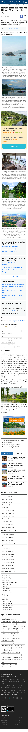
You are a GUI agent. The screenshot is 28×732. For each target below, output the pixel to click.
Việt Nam (10, 650)
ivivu (10, 631)
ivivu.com (14, 631)
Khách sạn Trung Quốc (8, 568)
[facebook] (21, 16)
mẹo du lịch (16, 645)
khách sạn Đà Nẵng (15, 638)
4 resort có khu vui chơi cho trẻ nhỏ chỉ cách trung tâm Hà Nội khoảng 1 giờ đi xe (13, 286)
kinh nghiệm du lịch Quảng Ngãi (9, 643)
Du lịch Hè (4, 720)
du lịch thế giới (5, 628)
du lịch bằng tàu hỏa (6, 621)
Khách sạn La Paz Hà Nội (9, 252)
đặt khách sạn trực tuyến (7, 659)
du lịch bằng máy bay (11, 619)
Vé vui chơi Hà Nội (7, 443)
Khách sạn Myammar (8, 554)
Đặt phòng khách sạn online (8, 652)
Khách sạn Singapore (8, 562)
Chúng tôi (17, 724)
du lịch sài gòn (13, 626)
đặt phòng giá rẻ (18, 659)
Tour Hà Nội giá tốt (8, 437)
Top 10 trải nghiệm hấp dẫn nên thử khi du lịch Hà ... (16, 483)
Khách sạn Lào (6, 548)
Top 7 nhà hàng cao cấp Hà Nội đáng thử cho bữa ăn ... (16, 457)
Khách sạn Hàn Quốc (8, 540)
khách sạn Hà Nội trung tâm (8, 344)
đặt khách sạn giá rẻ (6, 657)
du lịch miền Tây (20, 624)
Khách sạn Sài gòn (7, 521)
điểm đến (18, 652)
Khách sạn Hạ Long (7, 524)
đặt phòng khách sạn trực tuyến (9, 664)
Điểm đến (4, 333)
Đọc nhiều (7, 453)
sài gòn (22, 645)
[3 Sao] (4, 326)
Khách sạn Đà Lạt (7, 496)
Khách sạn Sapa (6, 519)
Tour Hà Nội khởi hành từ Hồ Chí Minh (13, 440)
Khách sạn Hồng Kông (8, 543)
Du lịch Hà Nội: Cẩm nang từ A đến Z (12, 387)
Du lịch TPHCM (12, 628)
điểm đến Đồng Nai (17, 655)
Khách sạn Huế (6, 508)
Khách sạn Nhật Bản (8, 557)
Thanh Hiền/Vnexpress (20, 277)
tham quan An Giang (6, 647)
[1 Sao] (1, 326)
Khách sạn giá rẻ (5, 633)
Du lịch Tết (4, 724)
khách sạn (20, 631)
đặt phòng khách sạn (6, 662)
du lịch (3, 619)
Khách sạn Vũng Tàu (8, 527)
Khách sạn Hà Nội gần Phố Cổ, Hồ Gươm (13, 447)
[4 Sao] (5, 326)
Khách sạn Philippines (8, 560)
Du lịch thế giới (19, 722)
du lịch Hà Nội (8, 336)
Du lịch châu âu (15, 621)
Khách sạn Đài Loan (7, 537)
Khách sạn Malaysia (7, 551)
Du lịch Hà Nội (16, 4)
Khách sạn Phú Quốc (8, 516)
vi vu (6, 650)
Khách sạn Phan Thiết (8, 513)
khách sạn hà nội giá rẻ (7, 340)
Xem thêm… (4, 412)
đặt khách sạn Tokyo (17, 657)
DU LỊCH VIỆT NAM (8, 4)
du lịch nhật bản (5, 626)
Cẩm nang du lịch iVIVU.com (17, 321)
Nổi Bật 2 (9, 333)
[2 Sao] (3, 326)
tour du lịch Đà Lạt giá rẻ (17, 647)
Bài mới (19, 453)
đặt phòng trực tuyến (6, 666)
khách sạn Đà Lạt (5, 638)
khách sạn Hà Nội (10, 311)
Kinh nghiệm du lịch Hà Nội (7, 347)
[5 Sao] (6, 326)
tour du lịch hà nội (19, 347)
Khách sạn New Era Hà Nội (10, 246)
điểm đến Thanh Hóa (6, 655)
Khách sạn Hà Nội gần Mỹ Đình (11, 445)
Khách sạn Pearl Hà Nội (9, 249)
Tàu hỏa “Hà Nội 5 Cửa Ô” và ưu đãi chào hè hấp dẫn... (16, 464)
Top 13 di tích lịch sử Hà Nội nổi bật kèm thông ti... (16, 470)
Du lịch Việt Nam (19, 718)
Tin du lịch (18, 720)
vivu (3, 650)
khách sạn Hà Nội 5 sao (16, 338)
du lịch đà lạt (4, 631)
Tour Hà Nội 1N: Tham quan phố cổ (12, 267)
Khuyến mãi (4, 718)
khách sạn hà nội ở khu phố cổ (8, 342)
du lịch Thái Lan (21, 626)
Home (2, 4)
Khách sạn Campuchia (8, 534)
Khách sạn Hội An (7, 505)
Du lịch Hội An (12, 624)
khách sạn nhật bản (6, 636)
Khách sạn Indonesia (8, 546)
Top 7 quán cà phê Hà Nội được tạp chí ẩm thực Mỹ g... (16, 477)
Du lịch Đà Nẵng (21, 628)
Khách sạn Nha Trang (8, 510)
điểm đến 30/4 (16, 336)
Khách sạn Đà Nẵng (7, 499)
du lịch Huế (23, 621)
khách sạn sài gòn (16, 636)
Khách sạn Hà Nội (7, 502)
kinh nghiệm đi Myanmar (7, 645)
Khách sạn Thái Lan (7, 565)
